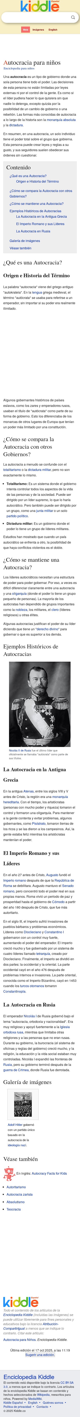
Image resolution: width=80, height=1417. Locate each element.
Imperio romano (14, 880)
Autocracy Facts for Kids (49, 1173)
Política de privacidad (17, 1407)
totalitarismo (12, 469)
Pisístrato (39, 823)
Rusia (7, 1064)
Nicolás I (30, 1016)
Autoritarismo (16, 1187)
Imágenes (38, 29)
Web (25, 29)
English (53, 29)
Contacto (42, 1407)
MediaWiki (35, 1399)
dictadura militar (39, 469)
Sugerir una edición (39, 1354)
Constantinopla (14, 991)
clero (55, 609)
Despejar (64, 17)
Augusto (52, 874)
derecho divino (47, 629)
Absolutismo (16, 1202)
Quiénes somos (53, 1402)
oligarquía (19, 593)
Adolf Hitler (15, 1124)
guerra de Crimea (16, 1069)
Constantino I (54, 932)
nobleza (21, 609)
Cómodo (58, 901)
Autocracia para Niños (19, 1339)
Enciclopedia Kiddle (18, 1314)
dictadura (16, 125)
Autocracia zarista (20, 1194)
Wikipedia (43, 1395)
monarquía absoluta (61, 119)
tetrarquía (43, 953)
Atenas (28, 791)
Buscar (73, 17)
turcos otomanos (32, 985)
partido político (17, 516)
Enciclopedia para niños (19, 68)
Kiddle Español (13, 1402)
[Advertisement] (40, 45)
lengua (37, 292)
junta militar (44, 510)
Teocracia (14, 1209)
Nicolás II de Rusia (20, 750)
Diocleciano (32, 932)
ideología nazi (17, 1145)
